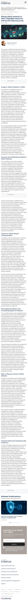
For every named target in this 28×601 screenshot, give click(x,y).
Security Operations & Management (10, 580)
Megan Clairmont (12, 43)
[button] (8, 522)
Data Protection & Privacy (7, 565)
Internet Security (13, 12)
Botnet (4, 12)
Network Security (7, 14)
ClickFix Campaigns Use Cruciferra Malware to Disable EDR (11, 517)
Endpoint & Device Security (8, 568)
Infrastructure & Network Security (15, 7)
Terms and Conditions (14, 591)
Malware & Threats (6, 577)
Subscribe (14, 544)
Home (2, 7)
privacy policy (14, 550)
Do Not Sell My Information (7, 593)
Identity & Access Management (9, 571)
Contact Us (9, 589)
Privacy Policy (4, 591)
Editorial (3, 583)
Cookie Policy (17, 589)
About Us (3, 589)
